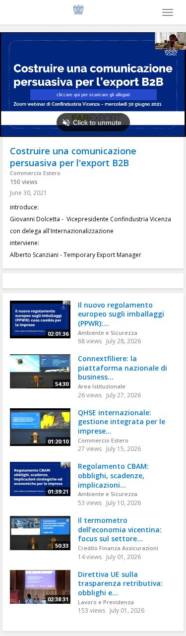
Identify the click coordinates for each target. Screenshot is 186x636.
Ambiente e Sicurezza (107, 332)
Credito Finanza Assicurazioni (118, 548)
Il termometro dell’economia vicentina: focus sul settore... (120, 529)
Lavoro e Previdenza (106, 602)
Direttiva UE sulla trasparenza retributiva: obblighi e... (120, 583)
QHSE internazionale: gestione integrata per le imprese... (121, 422)
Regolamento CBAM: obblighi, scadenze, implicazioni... (113, 475)
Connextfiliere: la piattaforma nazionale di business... (122, 368)
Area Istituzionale (101, 386)
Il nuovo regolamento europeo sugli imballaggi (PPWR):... (121, 314)
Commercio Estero (35, 173)
